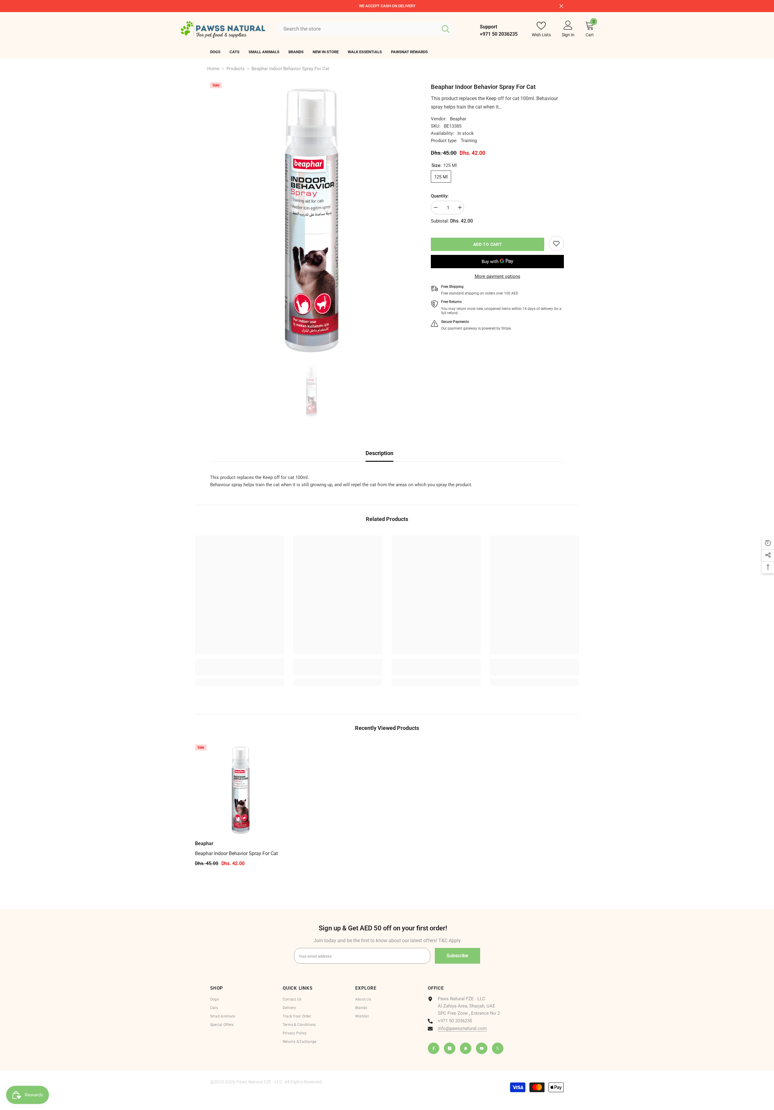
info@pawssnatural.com (462, 1028)
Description (379, 453)
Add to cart (487, 244)
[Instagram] (449, 1048)
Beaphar (458, 119)
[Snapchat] (465, 1048)
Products (235, 68)
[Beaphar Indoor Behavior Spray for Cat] (241, 790)
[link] (556, 243)
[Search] (366, 28)
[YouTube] (481, 1048)
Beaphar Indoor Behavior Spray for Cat (236, 853)
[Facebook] (433, 1048)
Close (561, 5)
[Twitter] (497, 1048)
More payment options (497, 276)
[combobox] (358, 28)
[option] (387, 6)
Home (213, 68)
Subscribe (457, 956)
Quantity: (440, 196)
